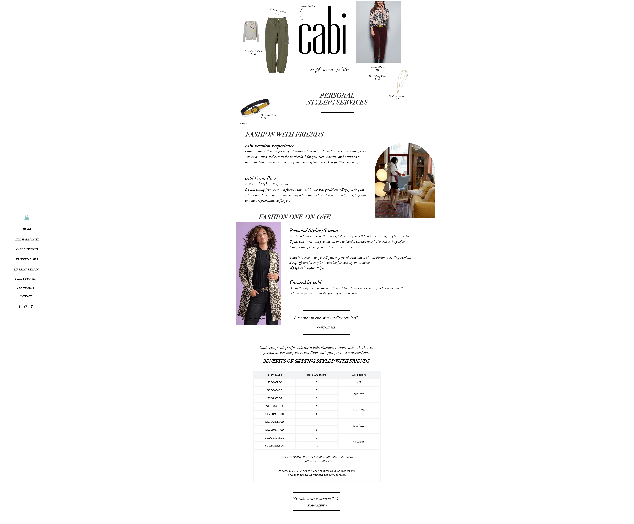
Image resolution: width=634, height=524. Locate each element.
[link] (26, 217)
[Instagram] (26, 307)
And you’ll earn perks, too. (345, 162)
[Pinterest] (32, 307)
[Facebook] (20, 307)
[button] (25, 296)
